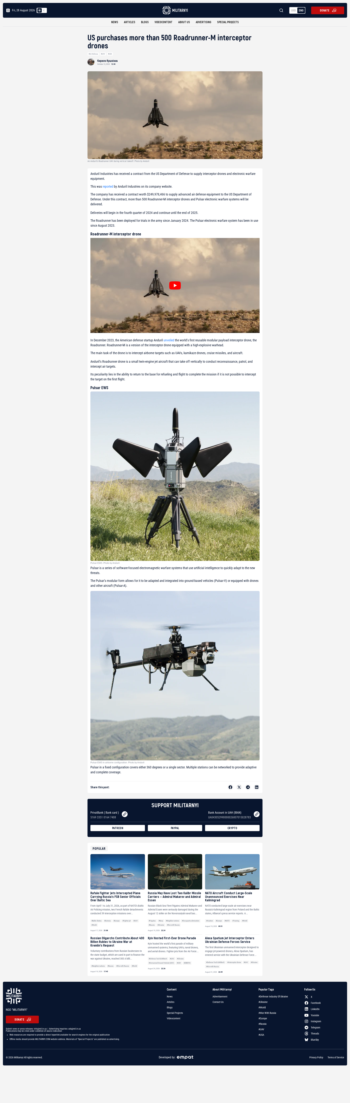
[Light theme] (39, 10)
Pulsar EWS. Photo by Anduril (105, 563)
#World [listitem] (262, 1007)
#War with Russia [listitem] (267, 1012)
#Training (235, 921)
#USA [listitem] (261, 1034)
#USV (179, 963)
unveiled (169, 340)
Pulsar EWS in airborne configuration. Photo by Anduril (117, 762)
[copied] (125, 814)
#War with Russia (173, 925)
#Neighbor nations (172, 921)
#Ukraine (161, 925)
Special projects (228, 22)
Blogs (145, 22)
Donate (325, 10)
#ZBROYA (187, 963)
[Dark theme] (44, 10)
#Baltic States (97, 921)
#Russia (152, 925)
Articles (129, 22)
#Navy (161, 921)
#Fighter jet (126, 921)
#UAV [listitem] (261, 1029)
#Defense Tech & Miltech (158, 959)
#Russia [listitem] (262, 1023)
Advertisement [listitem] (220, 996)
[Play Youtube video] (175, 285)
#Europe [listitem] (262, 1018)
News (114, 22)
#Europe (117, 921)
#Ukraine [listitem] (263, 1002)
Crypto (232, 828)
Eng (301, 10)
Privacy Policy (316, 1057)
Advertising (203, 22)
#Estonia (107, 921)
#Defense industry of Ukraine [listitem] (273, 996)
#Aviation (209, 921)
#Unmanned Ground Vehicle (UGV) (161, 963)
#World (94, 925)
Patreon (117, 828)
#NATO (227, 921)
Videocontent (163, 22)
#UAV (103, 54)
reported (108, 186)
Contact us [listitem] (218, 1002)
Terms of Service (336, 1057)
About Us (184, 22)
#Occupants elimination (190, 921)
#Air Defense (93, 54)
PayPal (175, 828)
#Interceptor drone (234, 962)
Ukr (293, 10)
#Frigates (152, 921)
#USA (110, 54)
